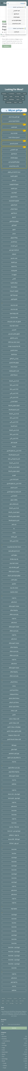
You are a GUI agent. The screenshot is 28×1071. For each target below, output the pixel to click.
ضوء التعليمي (14, 149)
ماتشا (14, 533)
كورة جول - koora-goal (14, 798)
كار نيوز (14, 217)
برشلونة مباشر (14, 610)
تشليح (14, 715)
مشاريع (14, 584)
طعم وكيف (14, 270)
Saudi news (11, 99)
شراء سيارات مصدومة (14, 735)
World (20, 102)
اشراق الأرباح (14, 299)
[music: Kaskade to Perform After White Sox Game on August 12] (14, 35)
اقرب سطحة (14, 710)
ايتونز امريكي (14, 401)
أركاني (14, 279)
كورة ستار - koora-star (14, 794)
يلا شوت (14, 598)
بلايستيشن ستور (14, 504)
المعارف (14, 254)
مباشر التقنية (14, 283)
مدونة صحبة (14, 287)
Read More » (6, 46)
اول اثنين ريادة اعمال (14, 117)
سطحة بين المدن (14, 690)
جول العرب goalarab (14, 753)
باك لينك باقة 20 (14, 559)
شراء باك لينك (14, 305)
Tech (23, 99)
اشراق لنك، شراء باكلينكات (14, 321)
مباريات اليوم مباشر (14, 606)
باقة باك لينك (14, 133)
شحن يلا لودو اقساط (14, 409)
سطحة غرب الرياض (14, 702)
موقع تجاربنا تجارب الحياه (14, 575)
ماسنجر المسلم (14, 143)
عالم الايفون (14, 205)
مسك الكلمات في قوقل (14, 172)
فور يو (14, 475)
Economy (19, 94)
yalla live (14, 784)
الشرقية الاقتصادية (14, 201)
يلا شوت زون (14, 982)
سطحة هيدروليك (14, 694)
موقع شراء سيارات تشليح (14, 727)
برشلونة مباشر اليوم (14, 772)
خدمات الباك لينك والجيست (14, 547)
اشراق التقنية (14, 176)
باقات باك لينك (14, 317)
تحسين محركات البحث (14, 137)
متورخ (14, 229)
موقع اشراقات (14, 158)
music (4, 22)
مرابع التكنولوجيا (14, 184)
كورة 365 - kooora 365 (14, 839)
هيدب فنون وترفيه (14, 371)
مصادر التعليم (14, 350)
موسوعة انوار (14, 295)
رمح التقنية (14, 262)
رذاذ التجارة (14, 266)
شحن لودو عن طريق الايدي (14, 492)
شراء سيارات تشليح (14, 723)
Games (5, 96)
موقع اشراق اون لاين (14, 162)
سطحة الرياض (14, 682)
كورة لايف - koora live (14, 947)
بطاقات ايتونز (14, 500)
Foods (24, 94)
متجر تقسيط (14, 426)
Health (11, 96)
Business (4, 94)
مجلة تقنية (14, 354)
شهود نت (14, 274)
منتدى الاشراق (14, 338)
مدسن (14, 233)
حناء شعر (14, 524)
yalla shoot (14, 602)
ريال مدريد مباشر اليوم (14, 768)
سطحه (14, 686)
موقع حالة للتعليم (14, 362)
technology (8, 102)
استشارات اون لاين (14, 250)
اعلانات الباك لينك (14, 326)
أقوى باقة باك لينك (14, 567)
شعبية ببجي (14, 496)
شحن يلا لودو (14, 487)
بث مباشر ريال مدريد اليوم (14, 757)
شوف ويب (14, 192)
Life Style (17, 96)
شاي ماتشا (14, 537)
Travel (15, 102)
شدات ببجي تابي (14, 393)
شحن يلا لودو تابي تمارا (14, 459)
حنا (14, 528)
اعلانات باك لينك (14, 588)
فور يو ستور (14, 442)
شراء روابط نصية (14, 313)
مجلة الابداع (14, 242)
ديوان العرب (14, 580)
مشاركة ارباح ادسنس (14, 121)
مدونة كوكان (14, 209)
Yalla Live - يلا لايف (14, 827)
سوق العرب (14, 555)
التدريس (14, 330)
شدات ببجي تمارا (14, 385)
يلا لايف (14, 762)
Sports (17, 99)
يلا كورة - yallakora (14, 835)
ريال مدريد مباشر (14, 614)
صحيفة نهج (14, 213)
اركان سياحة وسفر (14, 166)
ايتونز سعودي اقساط (14, 405)
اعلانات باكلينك (14, 592)
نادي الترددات (14, 246)
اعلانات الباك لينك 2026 (14, 342)
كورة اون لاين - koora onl (14, 831)
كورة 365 (14, 745)
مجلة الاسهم (14, 197)
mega (22, 96)
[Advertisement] (14, 68)
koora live (14, 810)
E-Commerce (11, 94)
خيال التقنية (14, 188)
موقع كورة (14, 908)
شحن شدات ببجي (14, 479)
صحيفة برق (14, 154)
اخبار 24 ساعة (14, 367)
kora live (14, 853)
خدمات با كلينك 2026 (14, 571)
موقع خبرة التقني (14, 221)
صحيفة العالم (14, 375)
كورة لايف (14, 857)
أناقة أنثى (14, 225)
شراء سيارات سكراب (14, 719)
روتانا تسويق (14, 238)
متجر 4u (14, 446)
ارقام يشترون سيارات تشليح (14, 731)
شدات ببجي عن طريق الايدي (14, 451)
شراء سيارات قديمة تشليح (14, 739)
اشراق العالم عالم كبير (14, 334)
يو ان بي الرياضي (14, 358)
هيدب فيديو (14, 258)
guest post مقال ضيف (14, 551)
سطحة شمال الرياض (14, 698)
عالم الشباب (14, 127)
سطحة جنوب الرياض (14, 706)
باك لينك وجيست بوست (14, 346)
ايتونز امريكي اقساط (14, 467)
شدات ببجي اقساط (14, 381)
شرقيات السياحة (14, 291)
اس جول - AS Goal (14, 843)
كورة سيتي (14, 749)
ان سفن (14, 180)
